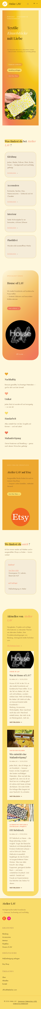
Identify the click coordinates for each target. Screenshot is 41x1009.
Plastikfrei (5, 944)
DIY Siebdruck (17, 830)
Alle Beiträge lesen (13, 645)
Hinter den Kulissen (17, 750)
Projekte (23, 826)
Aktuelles (5, 980)
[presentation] (20, 659)
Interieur (5, 940)
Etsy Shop (5, 964)
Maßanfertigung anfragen (11, 958)
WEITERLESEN (15, 722)
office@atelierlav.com (9, 990)
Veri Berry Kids (14, 570)
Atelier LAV (9, 903)
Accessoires (6, 937)
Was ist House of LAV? (20, 675)
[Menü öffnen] (28, 3)
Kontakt (4, 984)
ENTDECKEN (11, 173)
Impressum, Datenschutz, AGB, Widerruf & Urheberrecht (25, 1002)
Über (4, 977)
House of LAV (14, 671)
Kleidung (5, 934)
